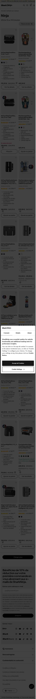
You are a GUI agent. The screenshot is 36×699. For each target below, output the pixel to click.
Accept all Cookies (18, 363)
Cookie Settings (17, 369)
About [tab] (30, 333)
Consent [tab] (6, 333)
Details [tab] (18, 333)
